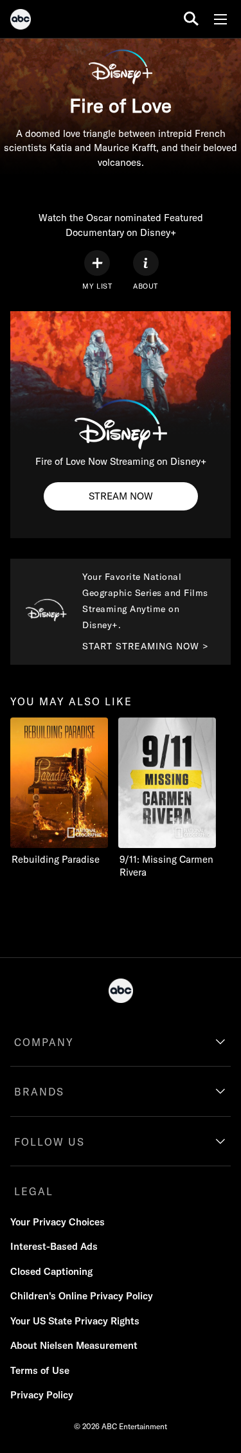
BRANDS (39, 1091)
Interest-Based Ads (54, 1246)
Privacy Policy (41, 1395)
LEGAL (33, 1191)
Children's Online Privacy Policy (81, 1296)
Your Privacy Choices (57, 1222)
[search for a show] (191, 19)
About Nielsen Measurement (74, 1345)
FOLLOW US (49, 1142)
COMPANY (44, 1042)
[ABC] (20, 21)
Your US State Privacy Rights (74, 1321)
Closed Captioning (51, 1271)
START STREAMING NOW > (145, 646)
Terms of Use (39, 1370)
